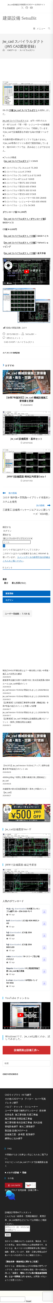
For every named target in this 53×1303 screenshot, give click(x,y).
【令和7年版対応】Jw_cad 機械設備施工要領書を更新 (26, 399)
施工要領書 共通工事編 (26, 1114)
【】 (22, 1269)
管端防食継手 (11, 1126)
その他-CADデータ (14, 1098)
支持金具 (9, 1114)
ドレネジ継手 (11, 1102)
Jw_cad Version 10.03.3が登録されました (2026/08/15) (26, 712)
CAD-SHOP (9, 342)
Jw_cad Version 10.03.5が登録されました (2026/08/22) (26, 690)
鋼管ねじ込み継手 (14, 1138)
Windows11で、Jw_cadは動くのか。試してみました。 (27, 1037)
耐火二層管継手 (27, 1126)
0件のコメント (14, 338)
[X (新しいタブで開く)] (22, 7)
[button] (26, 1202)
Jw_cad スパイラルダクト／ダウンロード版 (25, 218)
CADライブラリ (12, 1094)
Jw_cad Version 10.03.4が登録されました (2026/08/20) (26, 696)
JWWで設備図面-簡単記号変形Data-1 (26, 476)
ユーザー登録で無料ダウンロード (21, 1110)
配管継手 (30, 1134)
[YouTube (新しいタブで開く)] (31, 7)
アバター (29, 1098)
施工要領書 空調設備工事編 (18, 1118)
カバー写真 (40, 1098)
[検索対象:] (48, 28)
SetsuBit (29, 334)
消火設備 (37, 1122)
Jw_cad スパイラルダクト (14, 120)
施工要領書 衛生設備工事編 (18, 1122)
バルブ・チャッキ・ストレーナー (21, 1106)
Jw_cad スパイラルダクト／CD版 (20, 235)
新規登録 (9, 593)
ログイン (7, 530)
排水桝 (42, 1110)
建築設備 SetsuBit (19, 18)
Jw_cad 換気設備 (13, 353)
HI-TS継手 (26, 1094)
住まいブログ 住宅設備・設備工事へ (21, 1190)
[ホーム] (4, 50)
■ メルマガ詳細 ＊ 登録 (15, 1172)
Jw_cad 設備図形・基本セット (26, 438)
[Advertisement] (26, 69)
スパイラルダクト (27, 50)
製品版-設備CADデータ (16, 1130)
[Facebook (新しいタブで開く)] (27, 7)
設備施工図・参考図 (15, 1134)
